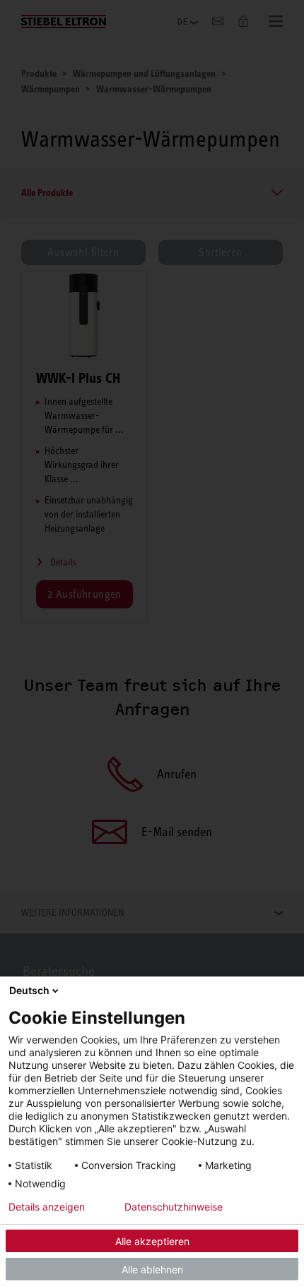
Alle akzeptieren (152, 1241)
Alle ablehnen (152, 1269)
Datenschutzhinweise (173, 1207)
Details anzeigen (46, 1207)
